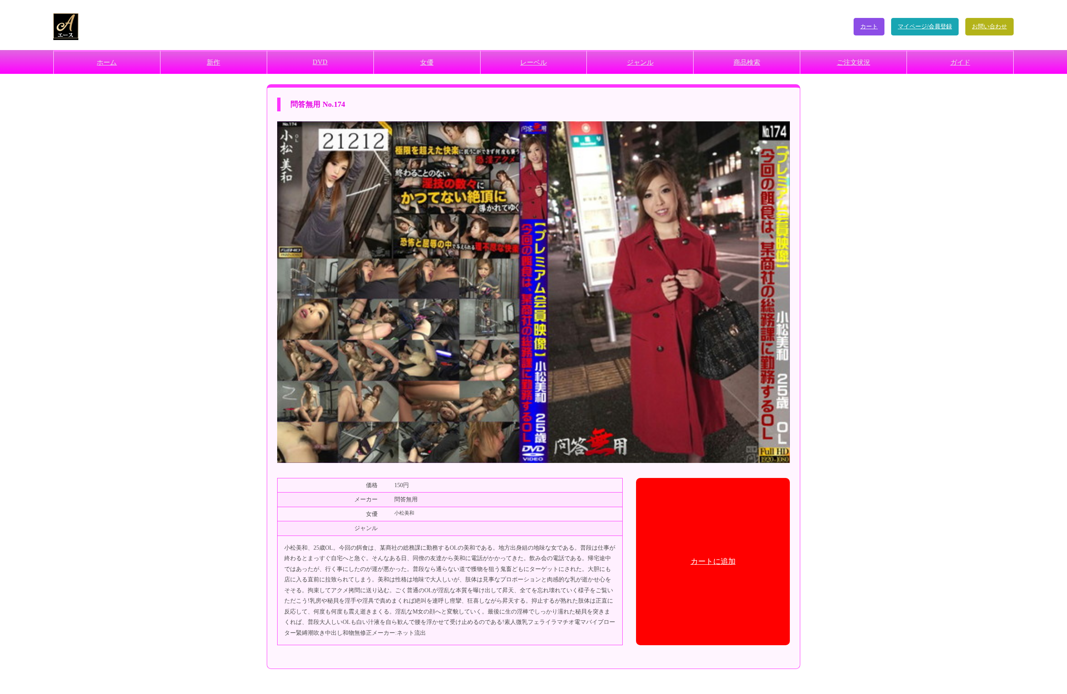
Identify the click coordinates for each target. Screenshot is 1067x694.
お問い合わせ (989, 26)
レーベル (533, 62)
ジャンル (640, 62)
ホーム (107, 62)
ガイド (960, 62)
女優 (426, 62)
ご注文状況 (853, 62)
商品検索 (747, 62)
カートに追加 (713, 561)
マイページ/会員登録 (925, 26)
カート (869, 26)
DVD (320, 61)
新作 (213, 62)
